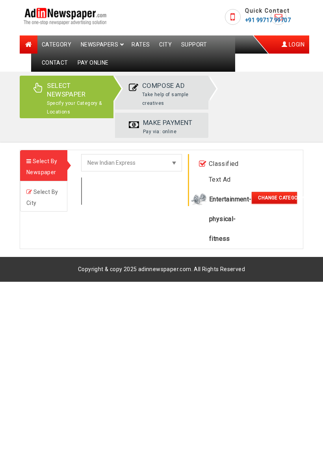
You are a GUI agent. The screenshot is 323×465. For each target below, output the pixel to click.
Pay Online (93, 63)
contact (55, 63)
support (194, 44)
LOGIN (296, 44)
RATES (141, 44)
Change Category (277, 198)
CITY (165, 44)
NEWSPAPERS (99, 44)
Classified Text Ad (224, 171)
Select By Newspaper (41, 166)
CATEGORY (56, 44)
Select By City (42, 197)
